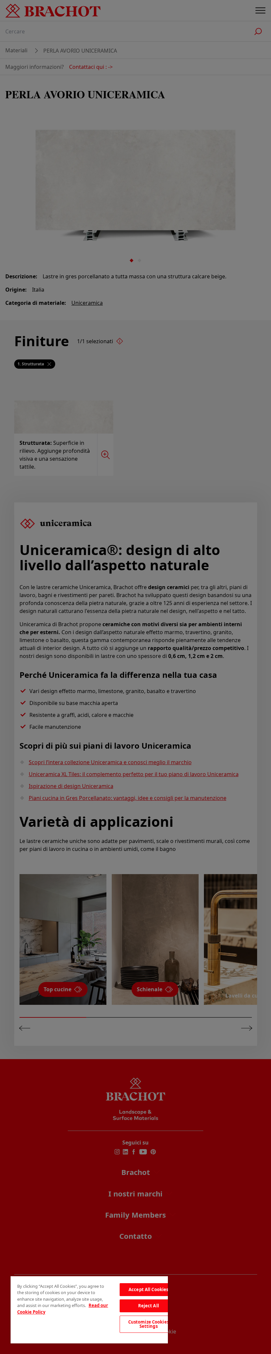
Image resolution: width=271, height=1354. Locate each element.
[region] (89, 1309)
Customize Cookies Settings (148, 1324)
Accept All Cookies (148, 1289)
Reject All (148, 1306)
